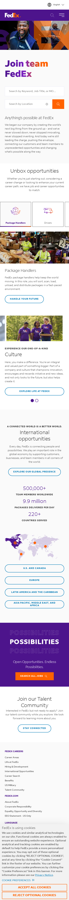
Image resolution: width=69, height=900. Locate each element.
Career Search (51, 15)
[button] (15, 214)
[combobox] (34, 91)
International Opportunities (19, 771)
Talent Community (14, 790)
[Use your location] (48, 104)
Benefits (9, 781)
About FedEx (12, 802)
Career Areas (12, 758)
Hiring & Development (16, 767)
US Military (10, 785)
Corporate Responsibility (18, 807)
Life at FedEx (12, 762)
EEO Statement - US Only (18, 816)
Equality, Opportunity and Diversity (23, 811)
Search (58, 104)
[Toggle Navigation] (61, 15)
